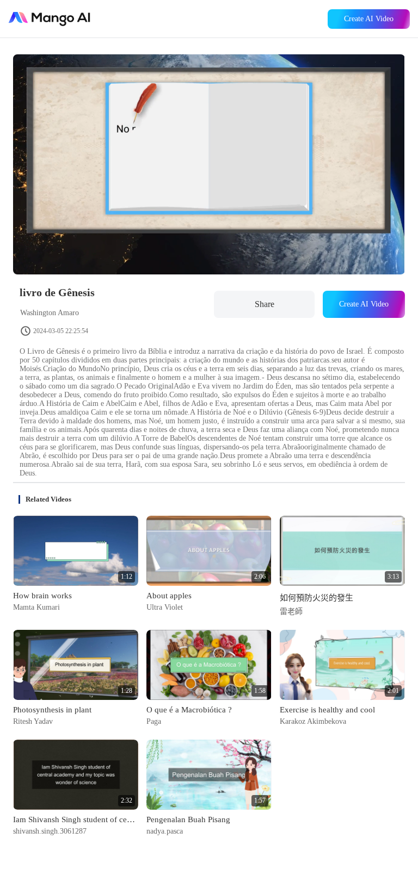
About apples (169, 595)
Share (264, 304)
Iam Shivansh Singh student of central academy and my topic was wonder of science (75, 819)
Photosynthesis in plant (52, 709)
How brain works (42, 595)
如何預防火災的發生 (316, 597)
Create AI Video (369, 19)
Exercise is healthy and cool (327, 709)
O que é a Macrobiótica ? (189, 709)
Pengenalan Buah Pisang (188, 819)
